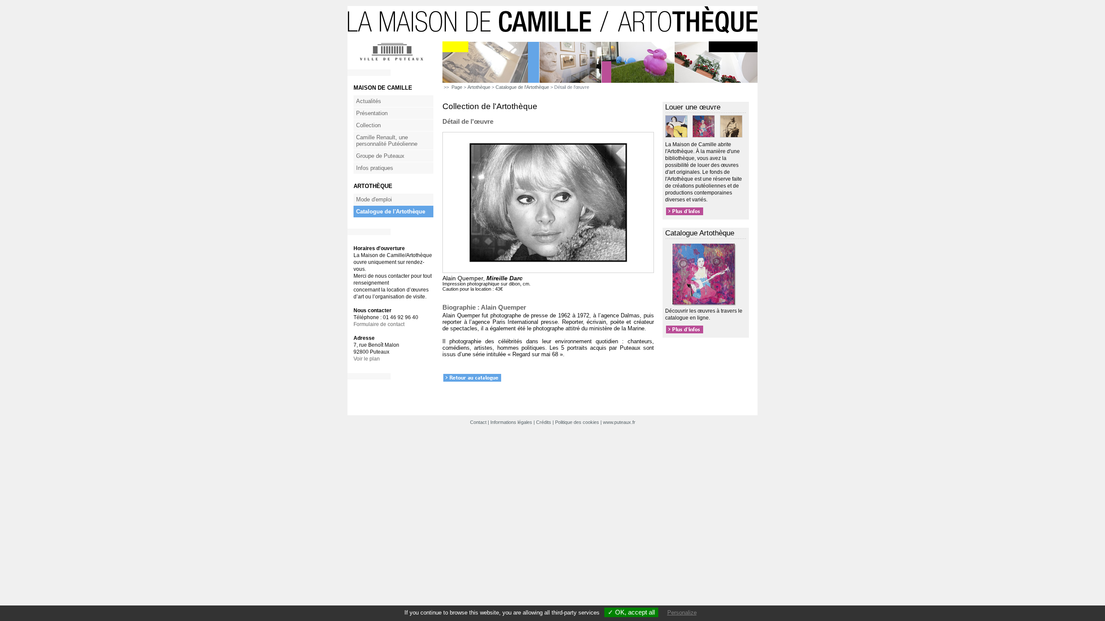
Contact (478, 422)
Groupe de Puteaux (380, 156)
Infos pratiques (374, 168)
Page (456, 87)
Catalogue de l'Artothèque (390, 211)
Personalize (682, 612)
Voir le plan (367, 359)
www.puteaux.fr (619, 422)
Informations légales (511, 422)
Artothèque (478, 87)
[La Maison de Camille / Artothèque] (552, 40)
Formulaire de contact (379, 324)
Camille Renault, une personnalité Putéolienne (386, 140)
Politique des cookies (577, 422)
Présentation (372, 113)
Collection (368, 125)
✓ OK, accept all (631, 612)
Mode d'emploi (374, 199)
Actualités (368, 101)
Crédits (543, 422)
